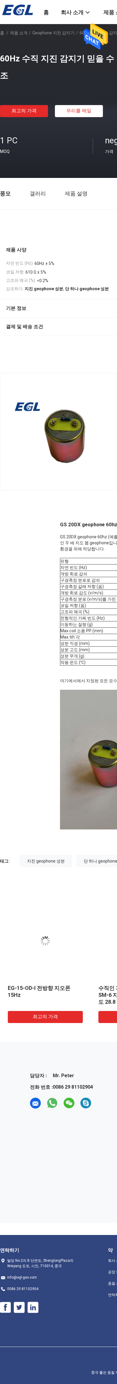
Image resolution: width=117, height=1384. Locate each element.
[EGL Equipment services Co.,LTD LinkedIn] (33, 1307)
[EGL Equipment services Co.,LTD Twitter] (19, 1307)
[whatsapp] (52, 1103)
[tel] (102, 1103)
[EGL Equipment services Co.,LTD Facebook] (5, 1307)
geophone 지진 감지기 (53, 32)
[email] (35, 1103)
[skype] (85, 1103)
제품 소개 (19, 32)
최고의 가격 (24, 111)
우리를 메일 (79, 111)
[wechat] (69, 1103)
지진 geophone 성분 (46, 861)
